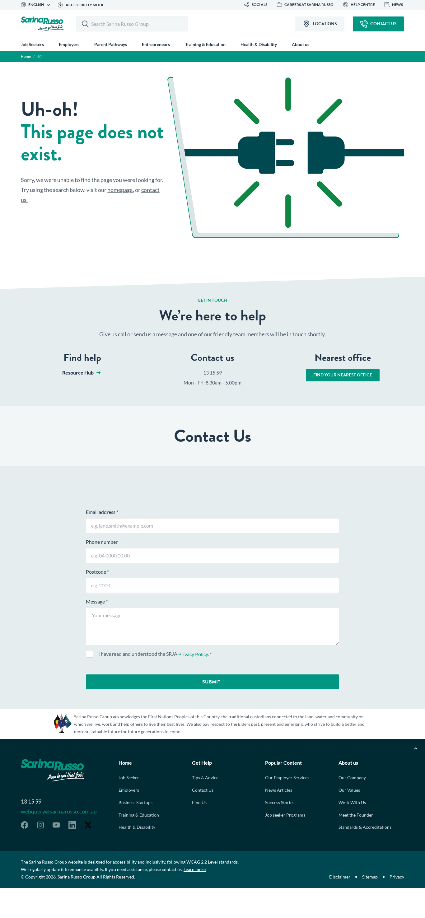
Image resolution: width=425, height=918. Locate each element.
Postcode (97, 572)
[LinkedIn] (72, 825)
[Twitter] (88, 825)
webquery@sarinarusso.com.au (59, 811)
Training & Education (139, 815)
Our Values (349, 790)
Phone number (102, 541)
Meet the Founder (356, 815)
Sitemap (370, 876)
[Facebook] (24, 825)
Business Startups (135, 802)
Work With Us (352, 802)
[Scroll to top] (415, 748)
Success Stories (279, 802)
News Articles (278, 790)
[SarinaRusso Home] (42, 23)
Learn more (195, 869)
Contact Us (202, 790)
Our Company (352, 777)
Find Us (199, 802)
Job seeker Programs (285, 815)
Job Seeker (129, 777)
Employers (129, 790)
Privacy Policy (193, 654)
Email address (102, 512)
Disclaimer (339, 876)
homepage (120, 189)
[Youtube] (56, 825)
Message (97, 601)
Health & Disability (137, 827)
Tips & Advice (205, 777)
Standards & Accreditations (365, 827)
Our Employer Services (287, 777)
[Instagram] (40, 825)
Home (26, 56)
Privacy (397, 876)
